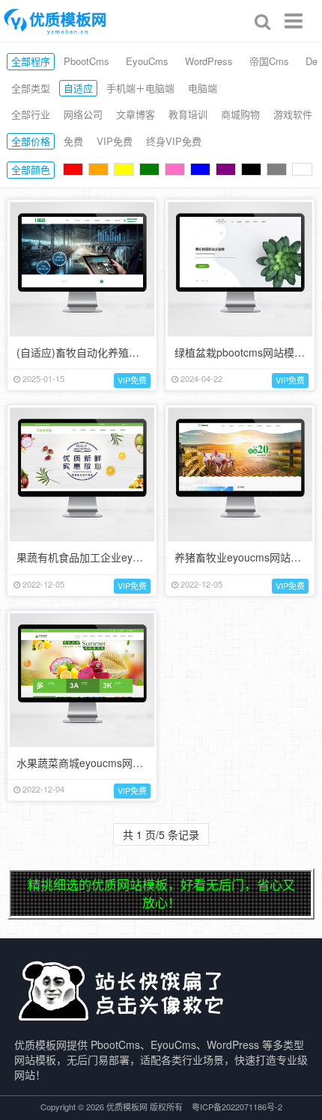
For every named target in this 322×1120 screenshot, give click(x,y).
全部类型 (30, 88)
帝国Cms (269, 61)
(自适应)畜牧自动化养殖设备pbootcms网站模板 (127, 352)
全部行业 (30, 114)
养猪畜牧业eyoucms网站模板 (243, 557)
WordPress (209, 61)
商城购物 (240, 114)
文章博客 (135, 114)
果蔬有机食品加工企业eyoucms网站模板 (111, 557)
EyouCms (147, 61)
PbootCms (86, 61)
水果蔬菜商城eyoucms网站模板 (90, 762)
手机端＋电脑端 (140, 88)
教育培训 (187, 114)
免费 (73, 141)
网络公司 (83, 114)
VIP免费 (115, 141)
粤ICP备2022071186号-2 (237, 1107)
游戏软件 (292, 114)
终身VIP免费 (173, 141)
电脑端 (202, 88)
